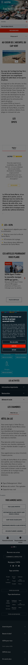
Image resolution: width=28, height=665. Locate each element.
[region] (14, 332)
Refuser (14, 349)
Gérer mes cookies (14, 341)
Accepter (14, 346)
